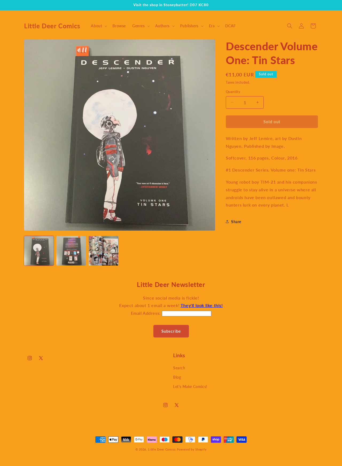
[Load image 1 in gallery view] (39, 251)
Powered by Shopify (192, 449)
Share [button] (236, 221)
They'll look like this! (202, 305)
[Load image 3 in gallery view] (103, 251)
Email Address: (146, 313)
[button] (98, 26)
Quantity (233, 92)
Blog (177, 377)
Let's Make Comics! (190, 386)
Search (179, 368)
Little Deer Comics (162, 449)
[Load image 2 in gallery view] (71, 251)
